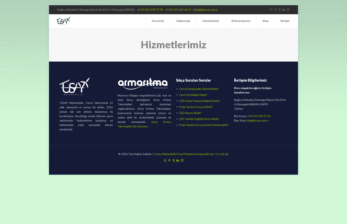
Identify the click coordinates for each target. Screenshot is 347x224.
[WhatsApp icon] (271, 9)
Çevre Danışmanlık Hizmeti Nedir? (199, 88)
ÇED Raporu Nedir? (190, 113)
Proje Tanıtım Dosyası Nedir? (196, 106)
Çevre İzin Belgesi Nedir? (193, 94)
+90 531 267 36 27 (179, 9)
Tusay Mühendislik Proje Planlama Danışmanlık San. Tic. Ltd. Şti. (191, 154)
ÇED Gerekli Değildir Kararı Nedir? (199, 119)
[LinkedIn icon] (283, 9)
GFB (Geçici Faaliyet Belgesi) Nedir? (199, 100)
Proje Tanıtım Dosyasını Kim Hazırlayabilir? (204, 125)
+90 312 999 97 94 (151, 9)
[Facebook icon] (275, 9)
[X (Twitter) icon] (279, 9)
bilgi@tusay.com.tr (207, 9)
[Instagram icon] (288, 9)
